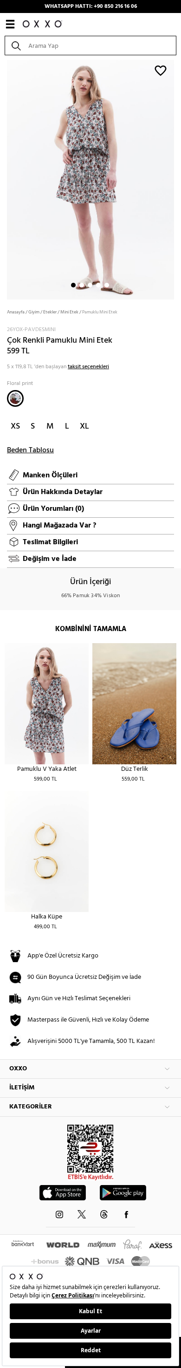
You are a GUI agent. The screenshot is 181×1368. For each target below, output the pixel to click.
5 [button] (106, 285)
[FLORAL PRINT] (15, 398)
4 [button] (98, 285)
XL (84, 426)
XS (15, 426)
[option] (90, 179)
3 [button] (90, 285)
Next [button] (4, 178)
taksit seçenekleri (88, 366)
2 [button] (81, 285)
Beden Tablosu (30, 450)
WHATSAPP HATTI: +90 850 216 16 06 (91, 6)
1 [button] (73, 285)
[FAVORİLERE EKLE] (160, 70)
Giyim (33, 312)
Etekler (50, 312)
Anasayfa (16, 312)
